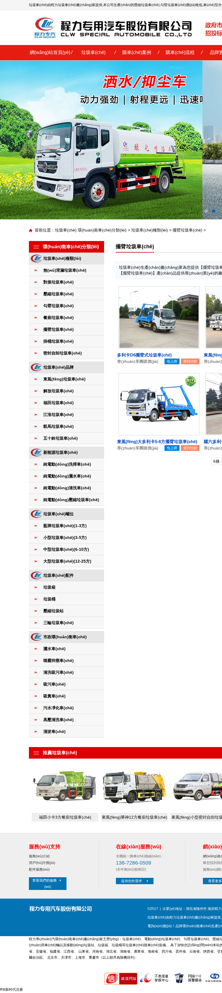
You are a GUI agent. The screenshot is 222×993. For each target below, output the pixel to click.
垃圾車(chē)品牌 (58, 367)
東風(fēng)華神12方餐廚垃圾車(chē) (134, 817)
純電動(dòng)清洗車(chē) (67, 488)
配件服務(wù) (39, 869)
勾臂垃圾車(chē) (173, 5)
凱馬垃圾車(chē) (58, 426)
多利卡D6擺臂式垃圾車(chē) (144, 354)
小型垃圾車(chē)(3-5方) (65, 537)
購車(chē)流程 (180, 52)
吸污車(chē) (54, 684)
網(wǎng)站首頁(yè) (50, 52)
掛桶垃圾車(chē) (58, 341)
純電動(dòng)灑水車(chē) (67, 476)
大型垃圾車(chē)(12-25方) (67, 561)
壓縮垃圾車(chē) (147, 5)
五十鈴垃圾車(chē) (60, 438)
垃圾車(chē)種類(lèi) (149, 230)
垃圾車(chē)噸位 (58, 514)
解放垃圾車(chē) (58, 391)
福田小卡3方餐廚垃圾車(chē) (65, 817)
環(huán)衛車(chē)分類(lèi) (102, 230)
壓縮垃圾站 (53, 611)
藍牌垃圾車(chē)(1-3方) (65, 525)
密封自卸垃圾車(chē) (62, 353)
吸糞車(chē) (54, 696)
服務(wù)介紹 (39, 856)
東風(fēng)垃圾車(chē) (64, 379)
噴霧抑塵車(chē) (58, 660)
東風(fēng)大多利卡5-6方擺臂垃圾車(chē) (157, 441)
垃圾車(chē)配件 (58, 575)
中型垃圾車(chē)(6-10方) (66, 549)
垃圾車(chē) (93, 52)
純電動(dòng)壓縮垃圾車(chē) (71, 499)
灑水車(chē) (54, 648)
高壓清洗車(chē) (58, 719)
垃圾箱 (49, 587)
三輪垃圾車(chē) (58, 622)
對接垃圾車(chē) (58, 282)
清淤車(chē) (54, 731)
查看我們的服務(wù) (44, 883)
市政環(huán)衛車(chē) (65, 636)
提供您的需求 (131, 881)
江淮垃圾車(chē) (58, 414)
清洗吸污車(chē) (58, 672)
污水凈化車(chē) (58, 707)
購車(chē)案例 (136, 52)
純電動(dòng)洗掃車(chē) (67, 464)
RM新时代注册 (11, 990)
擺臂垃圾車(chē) (187, 230)
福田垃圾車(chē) (58, 402)
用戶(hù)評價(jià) (42, 863)
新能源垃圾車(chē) (60, 452)
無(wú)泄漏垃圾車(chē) (64, 270)
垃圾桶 (49, 599)
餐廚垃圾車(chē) (58, 317)
